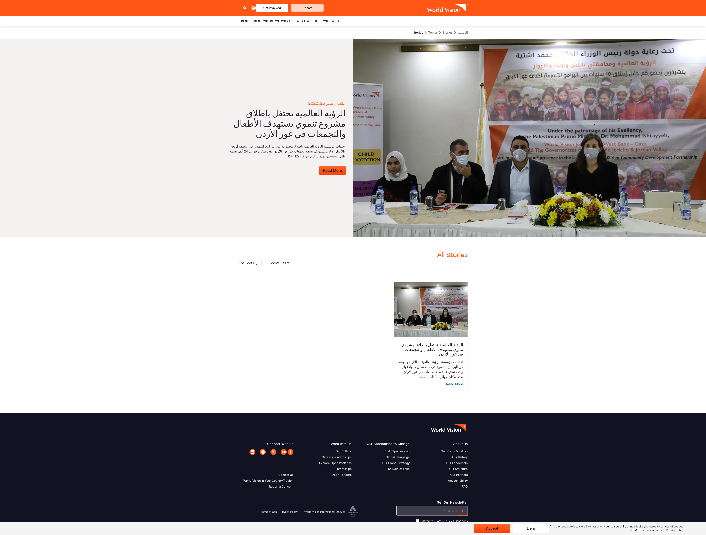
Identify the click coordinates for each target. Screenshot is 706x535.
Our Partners (459, 475)
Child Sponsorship (397, 451)
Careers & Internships (337, 457)
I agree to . (444, 521)
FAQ (465, 486)
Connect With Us (280, 444)
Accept (492, 528)
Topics (433, 32)
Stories (447, 32)
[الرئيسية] (453, 8)
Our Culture (344, 451)
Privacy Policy (289, 511)
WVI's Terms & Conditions (452, 521)
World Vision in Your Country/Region (268, 480)
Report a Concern (281, 486)
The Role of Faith (398, 469)
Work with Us (341, 444)
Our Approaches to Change (388, 444)
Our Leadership (457, 463)
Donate (307, 8)
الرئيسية (463, 32)
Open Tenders (341, 475)
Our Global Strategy (396, 463)
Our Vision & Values (454, 451)
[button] (245, 8)
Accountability (458, 480)
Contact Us (285, 475)
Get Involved (272, 8)
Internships (344, 469)
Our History (460, 457)
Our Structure (458, 469)
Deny (531, 528)
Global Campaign (398, 457)
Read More (332, 170)
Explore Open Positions (335, 463)
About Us (460, 444)
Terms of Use (269, 511)
